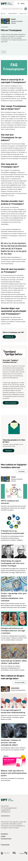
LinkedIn (3, 836)
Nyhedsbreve (4, 834)
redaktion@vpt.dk (5, 815)
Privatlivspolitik (5, 844)
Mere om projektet (10, 403)
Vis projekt (21, 471)
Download (8, 337)
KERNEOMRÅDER (12, 13)
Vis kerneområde (20, 682)
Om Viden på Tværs (6, 838)
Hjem (4, 13)
